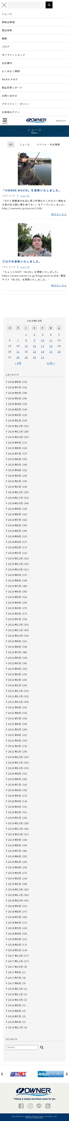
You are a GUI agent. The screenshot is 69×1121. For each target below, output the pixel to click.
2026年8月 (14, 381)
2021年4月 (14, 734)
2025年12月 (15, 426)
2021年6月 (14, 723)
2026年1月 (14, 420)
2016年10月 (15, 999)
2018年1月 (14, 950)
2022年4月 (14, 668)
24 (42, 351)
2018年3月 (14, 939)
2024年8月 (14, 514)
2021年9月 (14, 707)
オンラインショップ (13, 54)
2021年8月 (14, 712)
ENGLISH (62, 121)
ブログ (6, 46)
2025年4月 (14, 470)
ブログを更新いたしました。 (22, 261)
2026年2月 (14, 414)
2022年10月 (15, 635)
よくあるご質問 (11, 71)
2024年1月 (14, 552)
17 (42, 345)
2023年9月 (14, 574)
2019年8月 (14, 845)
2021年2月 (14, 746)
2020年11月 (15, 762)
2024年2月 (14, 547)
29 (26, 357)
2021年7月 (14, 718)
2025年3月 (14, 475)
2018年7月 (14, 917)
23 (34, 351)
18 (51, 345)
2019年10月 (15, 834)
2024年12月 (15, 492)
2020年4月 (14, 801)
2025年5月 (14, 464)
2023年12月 (15, 558)
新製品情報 (8, 22)
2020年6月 (14, 790)
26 (59, 351)
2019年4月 (14, 867)
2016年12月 (15, 988)
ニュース (7, 13)
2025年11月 (15, 431)
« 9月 (18, 363)
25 (51, 351)
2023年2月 (14, 613)
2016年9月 (14, 1005)
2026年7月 (14, 387)
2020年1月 (14, 817)
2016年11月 (15, 994)
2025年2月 (14, 481)
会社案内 (7, 62)
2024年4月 (14, 536)
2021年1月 (14, 751)
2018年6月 (14, 922)
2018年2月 (14, 944)
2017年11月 (15, 961)
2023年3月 (14, 608)
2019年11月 (15, 828)
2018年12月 (15, 889)
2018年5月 (14, 928)
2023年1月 (14, 619)
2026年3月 (14, 409)
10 (42, 340)
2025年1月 (14, 486)
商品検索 (7, 30)
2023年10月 (15, 569)
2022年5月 (14, 663)
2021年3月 (14, 740)
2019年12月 (15, 823)
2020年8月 (14, 779)
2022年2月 (14, 679)
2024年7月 (14, 519)
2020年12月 (15, 757)
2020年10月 (15, 768)
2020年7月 (14, 784)
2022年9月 (14, 641)
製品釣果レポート (12, 87)
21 (18, 351)
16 (34, 345)
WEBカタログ (10, 79)
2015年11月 (15, 1027)
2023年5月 (14, 597)
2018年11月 (15, 894)
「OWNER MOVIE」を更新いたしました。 (32, 190)
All (10, 144)
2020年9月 (14, 773)
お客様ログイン (11, 112)
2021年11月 (15, 696)
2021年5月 (14, 729)
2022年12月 (15, 624)
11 (51, 340)
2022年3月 (14, 674)
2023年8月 (14, 580)
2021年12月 (15, 690)
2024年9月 (14, 508)
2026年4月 (14, 403)
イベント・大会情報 (48, 144)
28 (18, 357)
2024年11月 (15, 497)
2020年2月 (14, 812)
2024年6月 (14, 525)
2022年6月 (14, 657)
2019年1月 (14, 883)
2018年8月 (14, 911)
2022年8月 (14, 646)
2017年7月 (14, 977)
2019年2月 (14, 878)
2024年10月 (15, 503)
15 (26, 345)
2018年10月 (15, 900)
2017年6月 (14, 983)
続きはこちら (59, 214)
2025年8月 (14, 448)
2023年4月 (14, 602)
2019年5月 (14, 861)
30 (34, 357)
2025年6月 (14, 459)
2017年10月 (15, 966)
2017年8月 (14, 972)
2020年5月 (14, 795)
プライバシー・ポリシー (16, 103)
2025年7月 (14, 453)
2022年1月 (14, 685)
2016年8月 (14, 1010)
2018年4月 (14, 933)
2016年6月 (14, 1021)
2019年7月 (14, 850)
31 (42, 357)
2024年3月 (14, 541)
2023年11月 (15, 563)
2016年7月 (14, 1016)
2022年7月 (14, 652)
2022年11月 (15, 630)
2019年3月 (14, 872)
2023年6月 (14, 591)
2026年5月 (14, 398)
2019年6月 (14, 856)
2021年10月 (15, 701)
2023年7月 (14, 586)
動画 (4, 38)
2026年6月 (14, 392)
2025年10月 (15, 437)
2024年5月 (14, 530)
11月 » (51, 363)
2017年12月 (15, 955)
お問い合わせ (9, 95)
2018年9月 (14, 906)
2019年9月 (14, 839)
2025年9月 (14, 442)
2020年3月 (14, 806)
